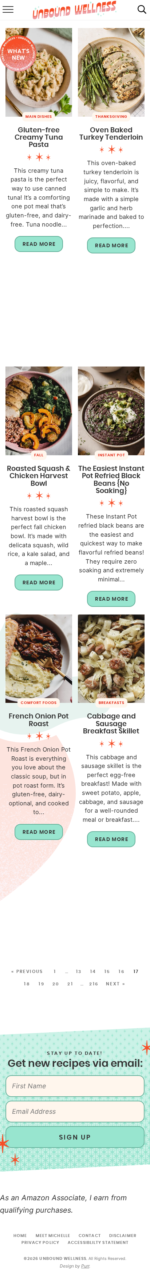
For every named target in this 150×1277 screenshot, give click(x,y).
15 (107, 971)
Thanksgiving (111, 117)
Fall (39, 455)
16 (122, 971)
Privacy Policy (40, 1243)
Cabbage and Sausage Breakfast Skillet (111, 724)
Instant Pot (111, 455)
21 (70, 984)
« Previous (27, 971)
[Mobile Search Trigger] (142, 10)
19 (41, 984)
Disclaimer (123, 1236)
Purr (85, 1266)
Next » (115, 984)
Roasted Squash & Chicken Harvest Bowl (38, 476)
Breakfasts (112, 703)
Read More (35, 247)
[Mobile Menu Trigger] (7, 10)
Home (20, 1236)
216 (94, 984)
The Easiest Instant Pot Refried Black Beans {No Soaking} (111, 480)
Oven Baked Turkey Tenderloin (111, 134)
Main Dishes (38, 117)
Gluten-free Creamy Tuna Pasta (39, 138)
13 (79, 971)
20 (56, 984)
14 (93, 971)
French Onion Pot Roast (39, 720)
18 (27, 984)
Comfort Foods (39, 703)
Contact (90, 1236)
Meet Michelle (53, 1236)
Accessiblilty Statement (98, 1243)
